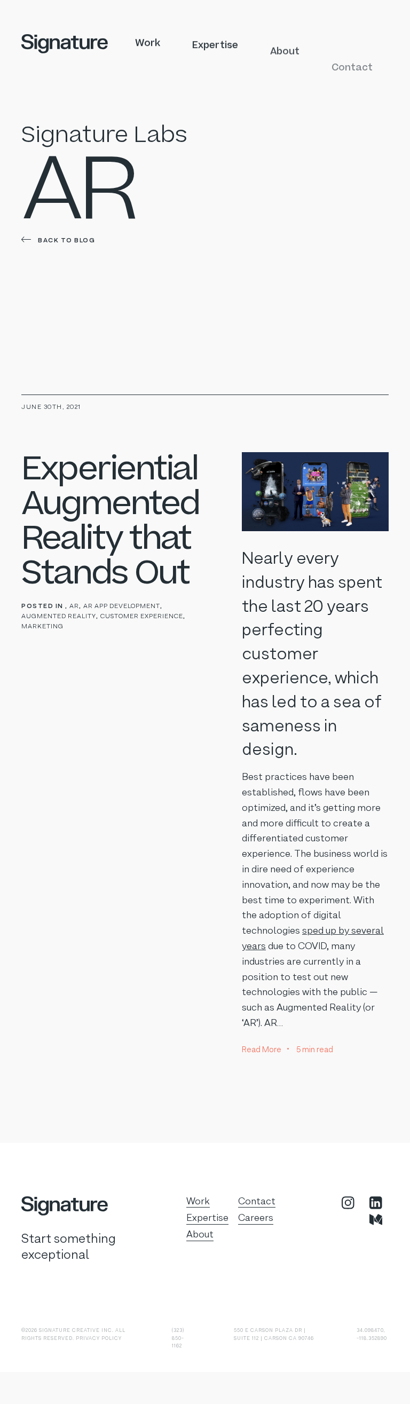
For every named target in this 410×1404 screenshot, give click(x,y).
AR (74, 606)
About (284, 43)
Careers (255, 1218)
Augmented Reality (58, 616)
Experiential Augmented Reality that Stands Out (110, 521)
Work (147, 43)
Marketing (42, 627)
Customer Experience (141, 616)
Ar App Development (121, 606)
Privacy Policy (99, 1338)
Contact (352, 43)
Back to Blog (65, 239)
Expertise (215, 43)
